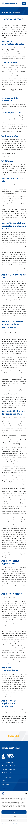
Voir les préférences (14, 820)
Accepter (14, 812)
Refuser (14, 816)
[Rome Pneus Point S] (9, 2)
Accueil (6, 12)
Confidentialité (19, 697)
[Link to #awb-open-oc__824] (24, 3)
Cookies (10, 664)
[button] (26, 793)
